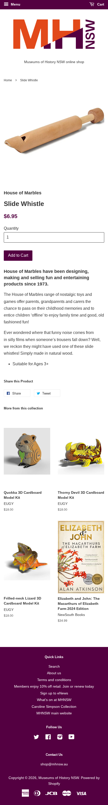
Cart (100, 4)
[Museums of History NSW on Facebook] (48, 738)
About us (54, 673)
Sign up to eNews (54, 693)
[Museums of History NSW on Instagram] (60, 738)
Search (54, 666)
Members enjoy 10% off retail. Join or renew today (54, 686)
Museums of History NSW (58, 778)
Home (8, 80)
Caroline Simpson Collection (54, 707)
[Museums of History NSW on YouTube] (71, 738)
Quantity (11, 228)
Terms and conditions (54, 680)
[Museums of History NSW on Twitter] (36, 738)
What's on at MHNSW (54, 700)
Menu (15, 4)
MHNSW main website (54, 713)
